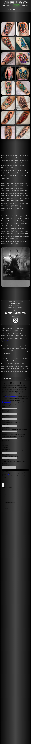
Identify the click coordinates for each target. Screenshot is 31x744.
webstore (7, 341)
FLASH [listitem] (21, 9)
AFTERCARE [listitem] (12, 9)
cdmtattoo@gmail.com (15, 312)
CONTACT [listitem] (25, 5)
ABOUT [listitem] (16, 5)
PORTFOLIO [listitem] (7, 5)
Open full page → (23, 379)
